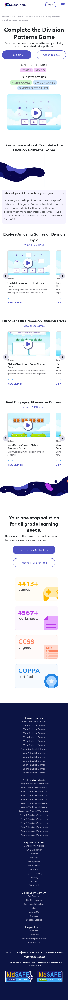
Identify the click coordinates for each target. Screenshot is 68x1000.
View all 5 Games (34, 244)
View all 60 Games (34, 325)
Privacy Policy (30, 952)
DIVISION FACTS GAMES (33, 88)
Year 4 (38, 16)
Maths (29, 16)
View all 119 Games (34, 407)
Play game (16, 54)
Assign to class (51, 54)
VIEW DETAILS (15, 302)
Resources (7, 16)
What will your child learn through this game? (30, 193)
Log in (50, 5)
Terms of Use (13, 952)
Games (19, 16)
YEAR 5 (40, 70)
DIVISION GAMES (45, 82)
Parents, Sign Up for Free (34, 550)
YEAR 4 (26, 70)
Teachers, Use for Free (34, 562)
